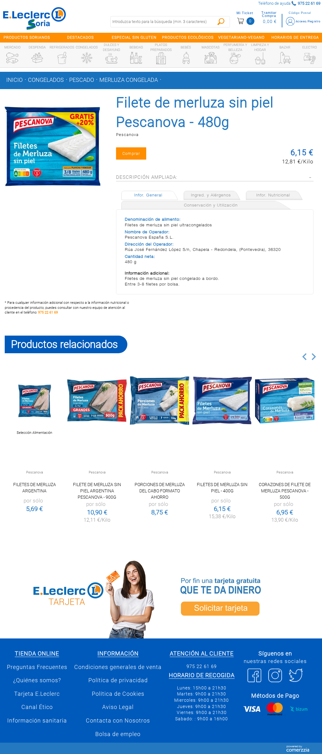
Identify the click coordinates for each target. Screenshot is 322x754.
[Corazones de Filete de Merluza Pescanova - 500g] (284, 400)
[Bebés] (186, 58)
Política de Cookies (118, 694)
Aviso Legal (118, 707)
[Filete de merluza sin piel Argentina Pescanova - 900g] (97, 400)
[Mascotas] (211, 58)
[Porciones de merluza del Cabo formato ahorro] (159, 400)
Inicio (14, 80)
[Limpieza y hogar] (260, 58)
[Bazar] (285, 58)
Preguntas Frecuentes (37, 667)
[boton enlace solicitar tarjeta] (241, 598)
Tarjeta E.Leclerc (37, 694)
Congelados (46, 80)
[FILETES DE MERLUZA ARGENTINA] (34, 400)
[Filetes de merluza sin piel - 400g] (222, 400)
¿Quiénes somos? (37, 680)
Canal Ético (37, 707)
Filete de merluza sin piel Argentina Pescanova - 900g (97, 491)
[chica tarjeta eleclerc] (80, 598)
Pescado (81, 80)
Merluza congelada (128, 80)
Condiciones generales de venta (118, 667)
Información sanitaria (37, 720)
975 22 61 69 (48, 312)
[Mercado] (12, 58)
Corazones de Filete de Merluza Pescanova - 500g (285, 491)
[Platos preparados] (161, 58)
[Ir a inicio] (34, 18)
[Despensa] (37, 58)
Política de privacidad (118, 680)
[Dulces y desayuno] (111, 58)
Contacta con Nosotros (118, 720)
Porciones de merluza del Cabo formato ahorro (160, 491)
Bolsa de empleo (118, 734)
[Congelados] (87, 58)
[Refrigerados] (62, 58)
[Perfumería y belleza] (235, 58)
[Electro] (310, 58)
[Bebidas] (136, 58)
